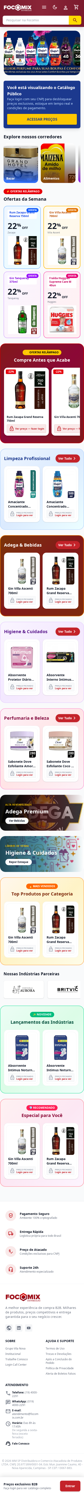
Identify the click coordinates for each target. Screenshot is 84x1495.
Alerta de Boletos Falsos (61, 1373)
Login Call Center (16, 1365)
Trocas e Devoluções (58, 1354)
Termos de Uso (55, 1348)
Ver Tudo (67, 458)
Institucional (13, 1354)
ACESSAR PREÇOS (42, 119)
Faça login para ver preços (42, 65)
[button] (42, 52)
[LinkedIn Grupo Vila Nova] (18, 1328)
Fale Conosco (17, 1443)
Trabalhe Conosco (16, 1359)
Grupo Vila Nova (15, 1348)
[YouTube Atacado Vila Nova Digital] (28, 1328)
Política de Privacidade (60, 1368)
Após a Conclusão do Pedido (59, 1361)
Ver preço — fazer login (26, 429)
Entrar (70, 1486)
